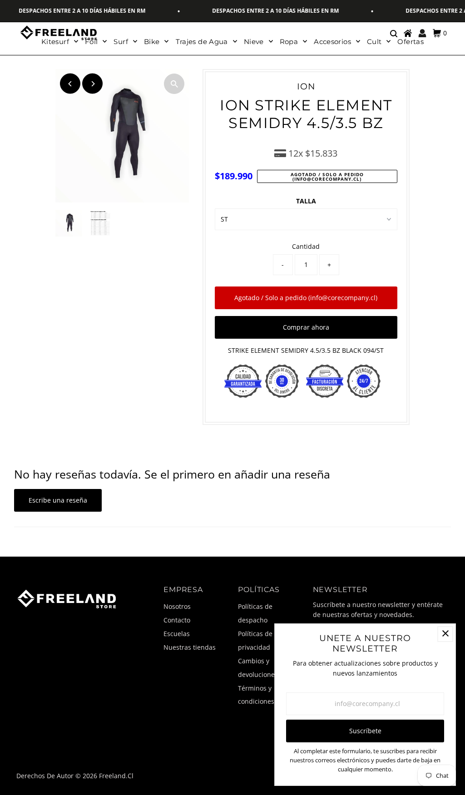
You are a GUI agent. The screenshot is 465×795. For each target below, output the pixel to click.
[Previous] (70, 84)
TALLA (306, 201)
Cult (374, 41)
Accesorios (332, 41)
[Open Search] (393, 33)
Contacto (176, 620)
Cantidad (306, 246)
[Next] (92, 84)
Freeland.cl (116, 775)
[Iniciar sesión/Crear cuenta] (422, 33)
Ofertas (410, 41)
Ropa (289, 41)
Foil (91, 41)
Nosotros (177, 606)
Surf (121, 41)
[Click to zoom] (174, 84)
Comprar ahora (306, 327)
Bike (152, 41)
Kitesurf (55, 41)
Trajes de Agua (202, 41)
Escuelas (176, 633)
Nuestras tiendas (189, 647)
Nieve (254, 41)
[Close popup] (445, 634)
